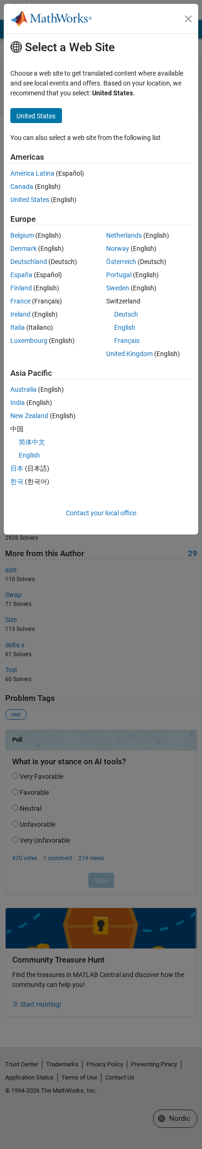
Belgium (22, 235)
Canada (21, 186)
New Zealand (29, 415)
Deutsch (126, 314)
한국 (16, 481)
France (20, 301)
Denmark (23, 248)
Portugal (119, 275)
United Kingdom (129, 353)
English (124, 327)
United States (29, 199)
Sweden (117, 288)
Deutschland (28, 261)
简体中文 (32, 442)
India (17, 402)
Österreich (121, 261)
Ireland (20, 314)
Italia (17, 327)
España (21, 275)
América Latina (32, 173)
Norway (117, 248)
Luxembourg (28, 340)
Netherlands (124, 235)
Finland (21, 288)
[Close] (188, 18)
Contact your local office (101, 513)
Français (127, 340)
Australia (23, 389)
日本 (16, 468)
